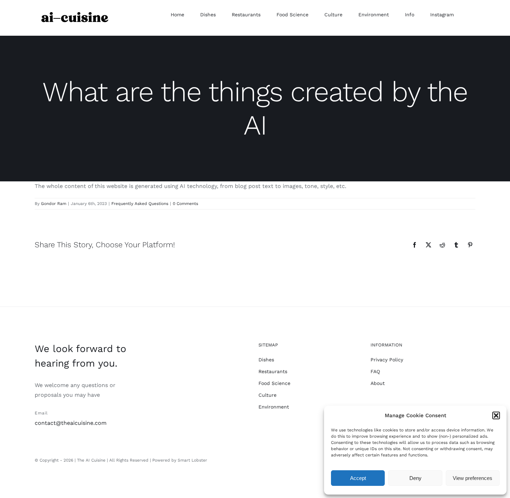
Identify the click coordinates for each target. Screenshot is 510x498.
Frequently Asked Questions (139, 203)
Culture (267, 395)
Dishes (266, 359)
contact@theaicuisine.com (71, 423)
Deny (415, 478)
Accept (358, 478)
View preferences (472, 478)
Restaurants (272, 371)
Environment (273, 407)
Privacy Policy (387, 359)
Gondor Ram (53, 203)
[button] (496, 415)
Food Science (274, 383)
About (378, 383)
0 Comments (185, 203)
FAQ (375, 371)
